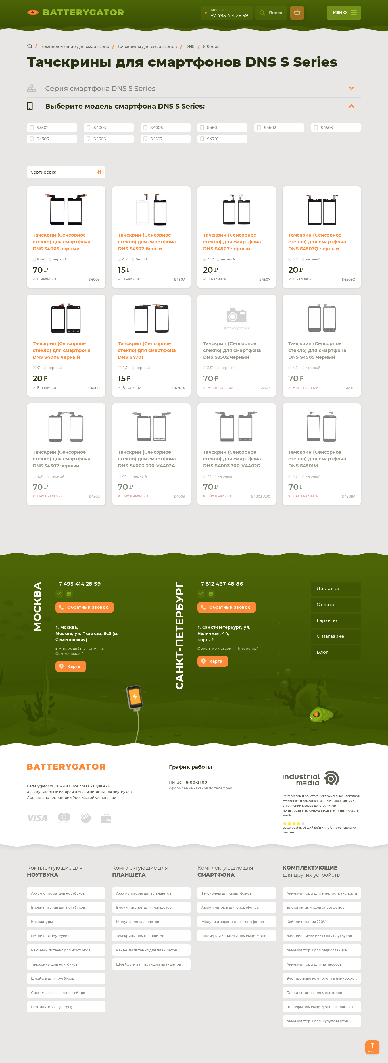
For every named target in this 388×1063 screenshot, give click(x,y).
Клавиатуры (42, 922)
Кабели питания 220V (306, 922)
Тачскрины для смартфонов (226, 893)
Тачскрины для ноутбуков (54, 964)
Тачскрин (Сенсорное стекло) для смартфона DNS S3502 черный (232, 350)
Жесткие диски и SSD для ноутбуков (319, 936)
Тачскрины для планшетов (140, 936)
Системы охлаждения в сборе (58, 993)
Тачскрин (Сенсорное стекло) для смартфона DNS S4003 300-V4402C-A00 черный (232, 462)
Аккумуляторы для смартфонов (230, 907)
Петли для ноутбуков (50, 936)
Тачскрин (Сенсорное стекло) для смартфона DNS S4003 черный (62, 242)
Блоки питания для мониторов (314, 993)
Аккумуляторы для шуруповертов (317, 1021)
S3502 (43, 128)
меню (340, 13)
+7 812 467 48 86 (220, 584)
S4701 (212, 139)
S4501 (212, 128)
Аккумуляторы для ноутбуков (58, 893)
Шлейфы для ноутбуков (52, 978)
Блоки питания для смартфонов (315, 907)
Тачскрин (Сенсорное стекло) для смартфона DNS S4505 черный (317, 350)
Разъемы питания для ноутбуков (60, 950)
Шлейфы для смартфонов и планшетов (322, 1007)
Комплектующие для (55, 872)
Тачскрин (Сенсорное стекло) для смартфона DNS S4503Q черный (317, 242)
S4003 (99, 128)
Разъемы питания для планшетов (146, 950)
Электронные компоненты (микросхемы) (324, 978)
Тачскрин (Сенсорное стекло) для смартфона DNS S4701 (147, 350)
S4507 (156, 139)
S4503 (327, 128)
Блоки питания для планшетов (144, 907)
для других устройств (311, 872)
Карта (73, 667)
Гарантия (328, 620)
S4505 (43, 139)
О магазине (330, 636)
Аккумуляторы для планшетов (143, 893)
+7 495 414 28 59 (229, 15)
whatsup (69, 594)
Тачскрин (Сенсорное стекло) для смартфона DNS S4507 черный (232, 242)
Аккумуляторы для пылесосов (314, 964)
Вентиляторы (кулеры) (51, 1007)
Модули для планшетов (137, 922)
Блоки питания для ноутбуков (58, 907)
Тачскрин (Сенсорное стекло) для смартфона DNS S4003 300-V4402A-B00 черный (147, 462)
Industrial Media (311, 778)
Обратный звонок (87, 608)
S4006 (156, 128)
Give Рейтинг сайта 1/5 (285, 823)
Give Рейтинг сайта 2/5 (289, 823)
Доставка (328, 589)
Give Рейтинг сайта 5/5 (303, 823)
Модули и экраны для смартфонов (232, 922)
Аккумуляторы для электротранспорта (322, 893)
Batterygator (66, 767)
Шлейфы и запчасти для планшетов (148, 964)
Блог (322, 652)
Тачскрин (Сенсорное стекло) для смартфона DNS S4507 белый (147, 242)
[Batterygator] (32, 46)
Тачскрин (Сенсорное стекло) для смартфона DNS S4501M (317, 459)
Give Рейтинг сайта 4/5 (298, 823)
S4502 (270, 128)
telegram (59, 594)
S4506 (99, 139)
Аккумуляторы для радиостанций (317, 950)
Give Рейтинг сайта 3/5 (294, 823)
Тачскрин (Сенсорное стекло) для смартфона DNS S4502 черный (62, 459)
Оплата (325, 605)
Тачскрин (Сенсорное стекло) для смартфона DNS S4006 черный (62, 350)
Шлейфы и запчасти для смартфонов (234, 936)
